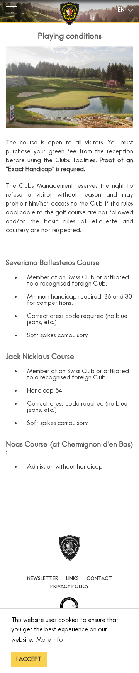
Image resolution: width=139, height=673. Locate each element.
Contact (99, 578)
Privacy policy (69, 586)
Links (72, 578)
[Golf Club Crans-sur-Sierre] (69, 15)
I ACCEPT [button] (28, 659)
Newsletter (42, 578)
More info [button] (49, 639)
